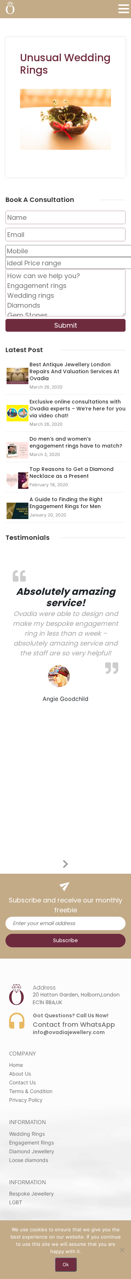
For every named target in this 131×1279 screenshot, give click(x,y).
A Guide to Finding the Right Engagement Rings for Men (66, 503)
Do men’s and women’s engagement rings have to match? (75, 442)
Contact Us (22, 1082)
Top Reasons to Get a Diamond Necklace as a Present (71, 472)
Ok (66, 1264)
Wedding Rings (27, 1134)
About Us (20, 1074)
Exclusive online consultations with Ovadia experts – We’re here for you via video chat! (77, 408)
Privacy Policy (26, 1100)
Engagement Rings (31, 1142)
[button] (123, 9)
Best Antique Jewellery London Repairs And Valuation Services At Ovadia (74, 371)
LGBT (15, 1202)
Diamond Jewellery (31, 1151)
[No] (122, 1249)
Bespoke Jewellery (31, 1193)
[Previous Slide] (60, 862)
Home (16, 1065)
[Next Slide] (71, 862)
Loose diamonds (28, 1160)
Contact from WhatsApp (74, 1024)
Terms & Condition (30, 1091)
